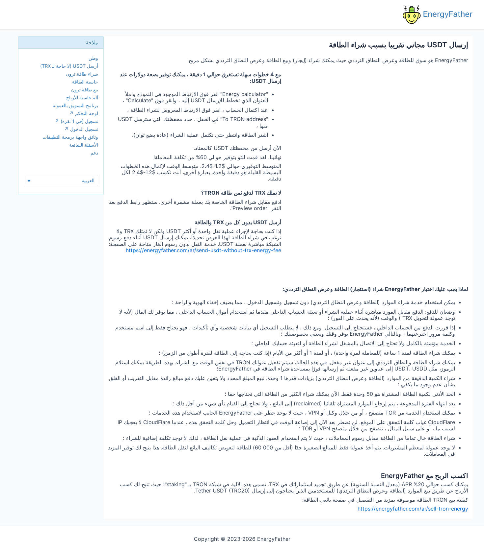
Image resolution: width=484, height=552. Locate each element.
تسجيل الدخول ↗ (81, 129)
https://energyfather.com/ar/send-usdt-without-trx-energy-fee (203, 250)
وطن (93, 58)
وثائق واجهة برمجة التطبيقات (70, 137)
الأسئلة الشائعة (83, 145)
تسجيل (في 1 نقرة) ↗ (76, 121)
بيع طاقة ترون (84, 89)
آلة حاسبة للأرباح (82, 97)
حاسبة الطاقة (85, 81)
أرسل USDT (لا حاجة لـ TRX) (69, 66)
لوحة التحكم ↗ (83, 113)
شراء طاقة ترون (82, 74)
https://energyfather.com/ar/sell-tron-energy (413, 508)
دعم (94, 153)
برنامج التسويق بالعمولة (75, 105)
